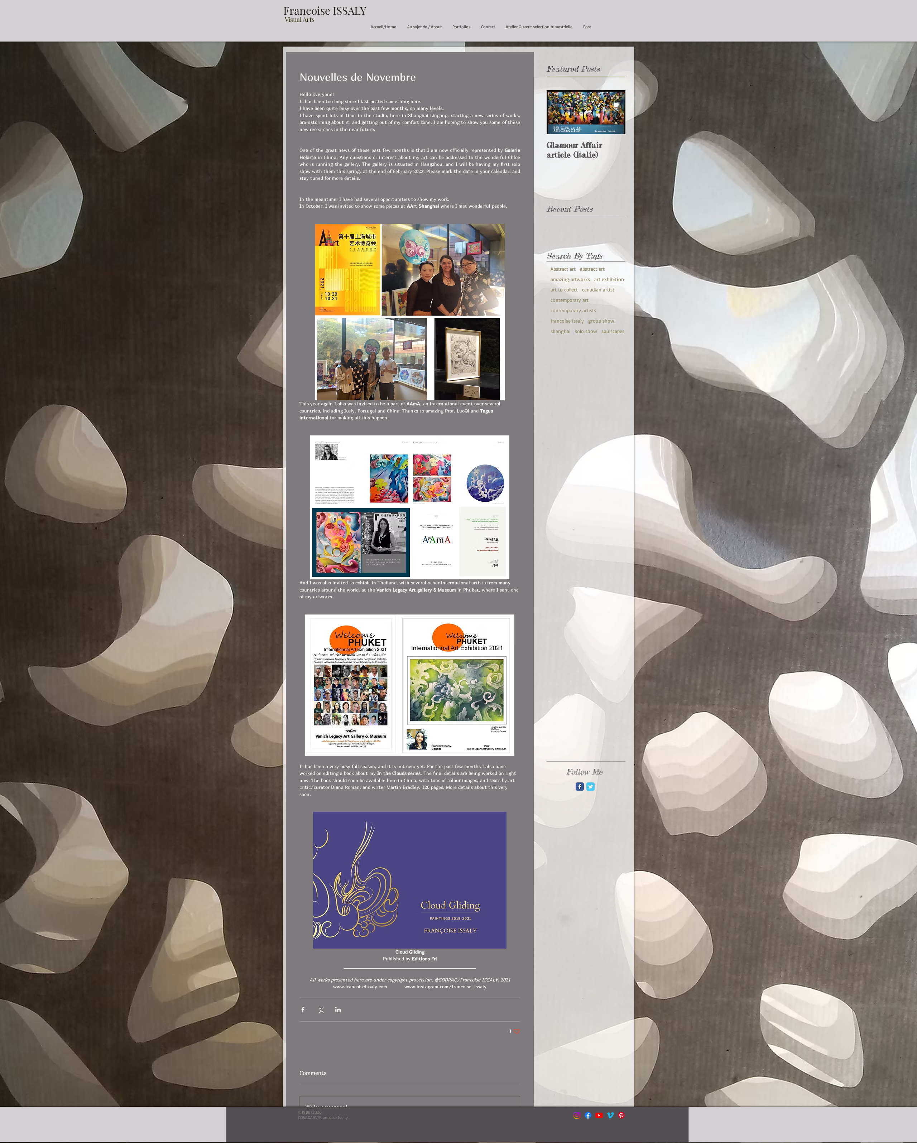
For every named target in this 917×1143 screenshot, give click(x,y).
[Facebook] (588, 1115)
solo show (586, 331)
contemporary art (570, 300)
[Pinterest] (621, 1115)
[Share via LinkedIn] (338, 1009)
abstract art (592, 269)
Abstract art (563, 269)
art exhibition (609, 279)
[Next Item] (614, 112)
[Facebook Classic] (580, 786)
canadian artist (598, 289)
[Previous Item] (558, 112)
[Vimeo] (610, 1115)
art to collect (564, 289)
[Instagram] (576, 1115)
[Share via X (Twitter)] (320, 1009)
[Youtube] (599, 1115)
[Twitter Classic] (590, 786)
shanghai (561, 331)
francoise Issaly (567, 321)
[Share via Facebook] (302, 1009)
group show (601, 321)
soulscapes (612, 331)
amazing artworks (570, 279)
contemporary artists (573, 310)
